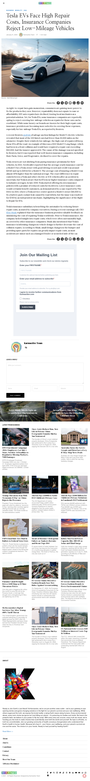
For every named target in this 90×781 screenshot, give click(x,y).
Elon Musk (11, 212)
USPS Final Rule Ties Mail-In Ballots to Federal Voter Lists (15, 539)
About (5, 738)
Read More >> (8, 731)
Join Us (5, 742)
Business (10, 10)
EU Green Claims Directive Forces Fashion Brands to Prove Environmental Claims (74, 584)
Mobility (18, 10)
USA (25, 10)
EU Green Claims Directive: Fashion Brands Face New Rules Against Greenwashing (45, 582)
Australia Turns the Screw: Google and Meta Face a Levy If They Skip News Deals (74, 450)
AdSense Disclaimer (11, 763)
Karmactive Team (28, 35)
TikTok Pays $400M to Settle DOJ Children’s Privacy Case (44, 496)
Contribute (7, 747)
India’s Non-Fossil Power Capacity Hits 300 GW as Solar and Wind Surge (72, 540)
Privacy (6, 755)
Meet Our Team (9, 759)
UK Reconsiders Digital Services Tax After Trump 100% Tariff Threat (14, 610)
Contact (6, 751)
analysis (27, 135)
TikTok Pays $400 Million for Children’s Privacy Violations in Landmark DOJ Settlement (74, 497)
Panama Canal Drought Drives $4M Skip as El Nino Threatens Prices (14, 584)
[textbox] (45, 717)
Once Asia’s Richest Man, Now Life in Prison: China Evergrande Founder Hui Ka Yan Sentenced (45, 432)
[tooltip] (58, 102)
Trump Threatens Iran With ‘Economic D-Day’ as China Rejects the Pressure (14, 497)
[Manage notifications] (84, 776)
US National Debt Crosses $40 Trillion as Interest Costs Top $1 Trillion (74, 631)
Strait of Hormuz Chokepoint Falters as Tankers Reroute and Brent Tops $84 (45, 540)
